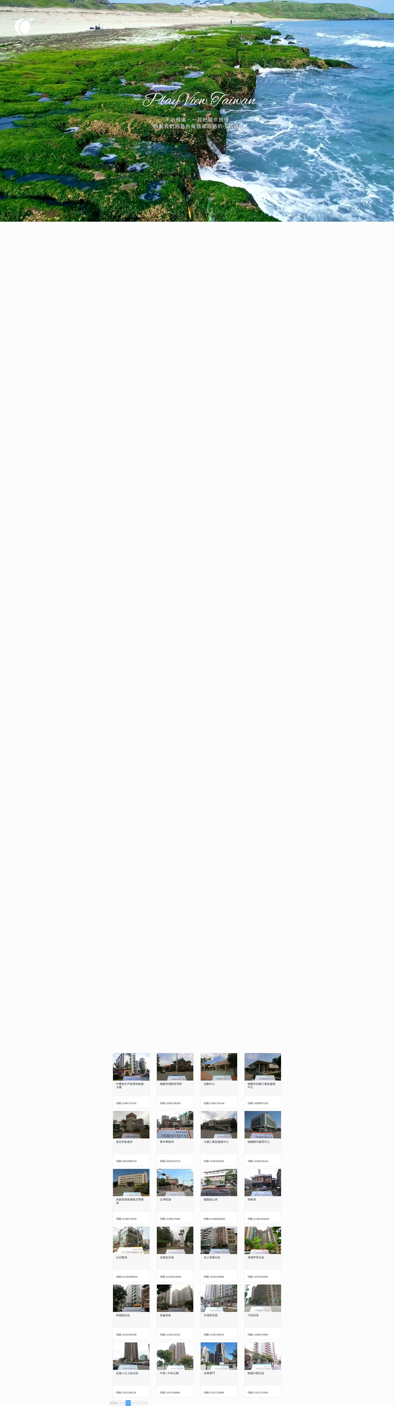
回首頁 (114, 1403)
